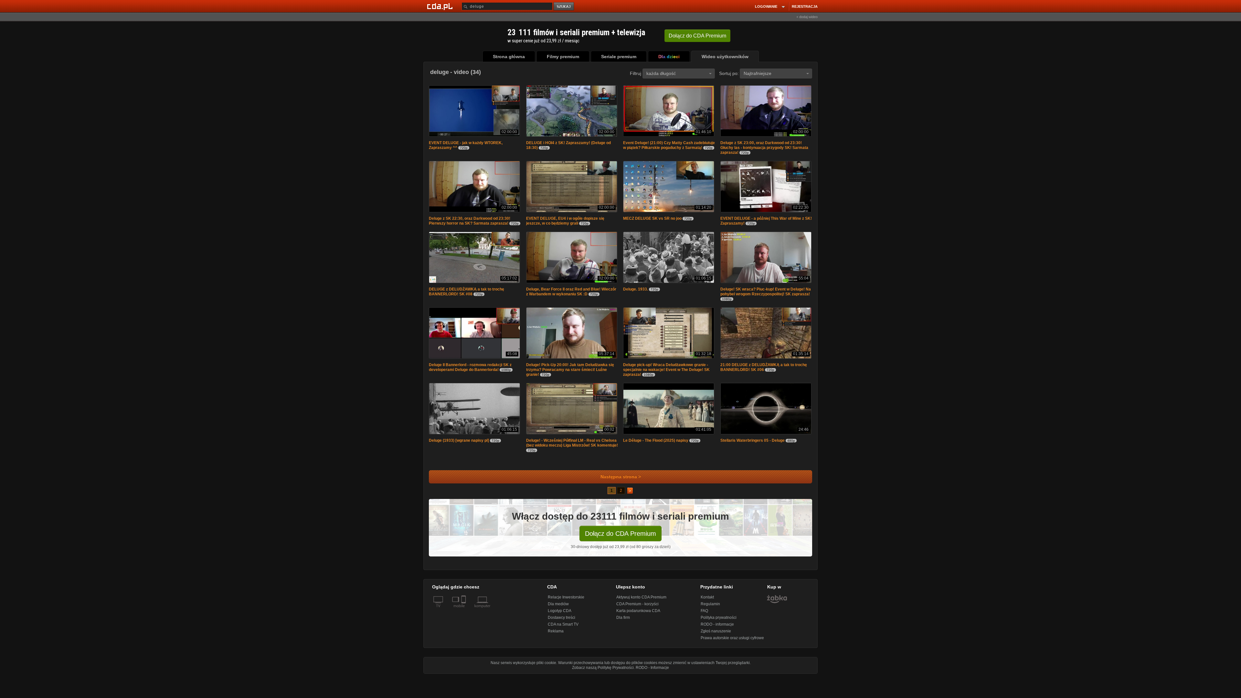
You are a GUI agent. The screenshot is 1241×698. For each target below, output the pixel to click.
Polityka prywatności (719, 621)
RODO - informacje (717, 627)
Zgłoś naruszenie (716, 634)
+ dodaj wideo (807, 17)
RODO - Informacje (652, 671)
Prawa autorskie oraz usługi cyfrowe (732, 641)
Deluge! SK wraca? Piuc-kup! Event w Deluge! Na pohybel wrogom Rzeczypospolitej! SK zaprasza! (765, 293)
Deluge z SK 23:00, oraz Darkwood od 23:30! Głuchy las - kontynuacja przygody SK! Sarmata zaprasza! (764, 148)
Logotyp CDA (559, 614)
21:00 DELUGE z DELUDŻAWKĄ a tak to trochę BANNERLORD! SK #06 (763, 370)
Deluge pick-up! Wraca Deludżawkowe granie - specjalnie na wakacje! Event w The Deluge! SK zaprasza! (666, 372)
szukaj (564, 6)
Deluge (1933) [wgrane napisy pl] (459, 443)
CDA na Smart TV (563, 627)
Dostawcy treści (561, 621)
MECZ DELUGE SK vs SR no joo (652, 219)
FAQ (704, 614)
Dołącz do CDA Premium (620, 536)
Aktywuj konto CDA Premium (641, 600)
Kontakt (707, 600)
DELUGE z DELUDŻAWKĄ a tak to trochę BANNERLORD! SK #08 (466, 293)
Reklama (556, 634)
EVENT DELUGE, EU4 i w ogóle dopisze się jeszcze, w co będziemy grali (565, 222)
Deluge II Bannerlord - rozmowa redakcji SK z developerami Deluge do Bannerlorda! (470, 370)
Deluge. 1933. (635, 291)
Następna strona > (620, 480)
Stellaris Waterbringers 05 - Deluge (752, 443)
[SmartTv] (464, 613)
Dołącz (697, 35)
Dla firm (623, 621)
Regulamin (710, 607)
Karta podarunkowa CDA (638, 614)
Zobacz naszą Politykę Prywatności (603, 671)
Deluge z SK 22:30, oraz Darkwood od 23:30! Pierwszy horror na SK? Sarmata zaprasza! (469, 222)
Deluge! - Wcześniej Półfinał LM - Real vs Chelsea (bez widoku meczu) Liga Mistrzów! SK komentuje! (572, 446)
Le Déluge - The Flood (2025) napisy (655, 443)
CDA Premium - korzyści (637, 607)
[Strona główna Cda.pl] (440, 6)
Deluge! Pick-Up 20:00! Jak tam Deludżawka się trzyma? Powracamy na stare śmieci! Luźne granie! (570, 372)
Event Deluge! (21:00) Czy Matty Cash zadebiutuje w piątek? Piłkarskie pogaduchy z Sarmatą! (669, 146)
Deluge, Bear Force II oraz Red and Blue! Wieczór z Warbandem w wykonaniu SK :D (571, 293)
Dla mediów (558, 607)
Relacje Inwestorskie (566, 600)
